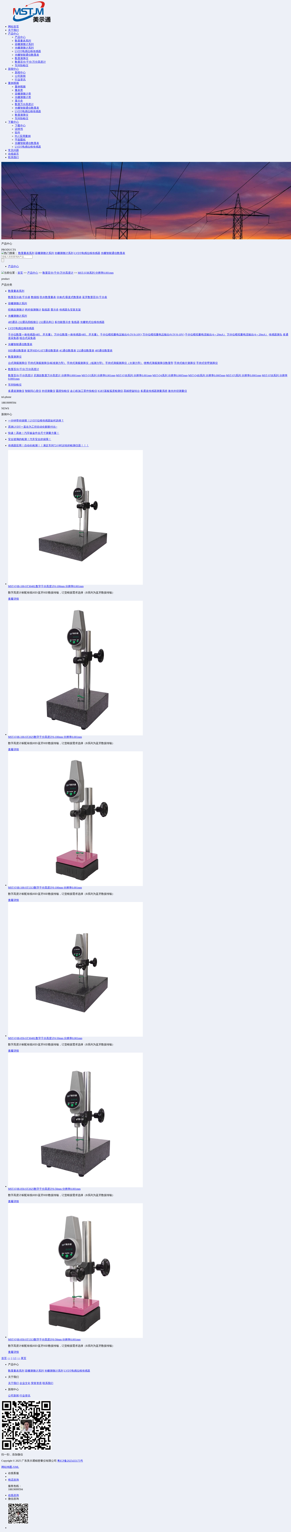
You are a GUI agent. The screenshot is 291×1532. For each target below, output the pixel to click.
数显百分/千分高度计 (20, 375)
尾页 (23, 1358)
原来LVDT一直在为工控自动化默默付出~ (32, 426)
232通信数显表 (85, 350)
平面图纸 (20, 139)
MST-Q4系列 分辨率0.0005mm (170, 375)
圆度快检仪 (62, 390)
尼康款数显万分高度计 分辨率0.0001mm (57, 375)
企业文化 (25, 1383)
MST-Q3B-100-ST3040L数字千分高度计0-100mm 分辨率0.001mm (46, 586)
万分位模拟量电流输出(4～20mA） (247, 334)
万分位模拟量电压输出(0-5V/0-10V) (163, 334)
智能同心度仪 (33, 390)
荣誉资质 (36, 1383)
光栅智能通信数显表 (27, 54)
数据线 (35, 297)
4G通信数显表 (67, 350)
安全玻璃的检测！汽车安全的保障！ (29, 439)
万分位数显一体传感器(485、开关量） (76, 334)
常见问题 (13, 150)
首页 (20, 272)
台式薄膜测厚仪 (17, 363)
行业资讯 (20, 79)
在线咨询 (13, 1495)
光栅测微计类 (23, 97)
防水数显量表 (48, 297)
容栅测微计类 (23, 93)
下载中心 (13, 122)
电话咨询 (13, 1479)
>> (18, 1358)
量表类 (19, 90)
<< (8, 1358)
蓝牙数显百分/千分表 (94, 297)
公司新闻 (20, 76)
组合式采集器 (28, 338)
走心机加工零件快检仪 (83, 390)
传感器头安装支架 (70, 309)
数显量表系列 (23, 40)
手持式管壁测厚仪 (207, 363)
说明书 (19, 129)
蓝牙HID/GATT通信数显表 (43, 350)
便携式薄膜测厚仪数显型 (158, 363)
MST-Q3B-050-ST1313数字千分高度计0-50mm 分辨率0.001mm (44, 1339)
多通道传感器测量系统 (153, 390)
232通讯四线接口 (28, 322)
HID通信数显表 (17, 350)
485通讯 (13, 322)
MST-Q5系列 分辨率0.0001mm (243, 375)
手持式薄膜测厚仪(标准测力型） (47, 363)
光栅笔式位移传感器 (92, 322)
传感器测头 (275, 334)
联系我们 (13, 157)
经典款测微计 (16, 309)
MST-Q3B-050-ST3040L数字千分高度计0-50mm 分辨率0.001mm (45, 1038)
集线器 (46, 309)
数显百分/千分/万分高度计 (30, 61)
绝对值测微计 (33, 309)
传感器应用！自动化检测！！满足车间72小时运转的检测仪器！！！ (48, 445)
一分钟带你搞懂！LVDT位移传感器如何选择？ (36, 420)
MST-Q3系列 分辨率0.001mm (98, 375)
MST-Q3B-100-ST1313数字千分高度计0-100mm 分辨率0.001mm (45, 887)
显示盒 (19, 100)
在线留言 (13, 153)
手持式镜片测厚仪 (185, 363)
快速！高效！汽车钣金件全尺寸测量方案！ (33, 433)
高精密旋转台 (132, 390)
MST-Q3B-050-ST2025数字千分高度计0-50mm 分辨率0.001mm (44, 1188)
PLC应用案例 (23, 136)
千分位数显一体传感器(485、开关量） (30, 334)
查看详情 (13, 598)
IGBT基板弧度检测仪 (110, 390)
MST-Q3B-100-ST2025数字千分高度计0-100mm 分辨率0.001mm (45, 737)
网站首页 (13, 26)
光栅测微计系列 (24, 47)
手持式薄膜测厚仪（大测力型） (124, 363)
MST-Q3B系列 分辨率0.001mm (96, 272)
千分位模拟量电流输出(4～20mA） (205, 334)
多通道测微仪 (16, 390)
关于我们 (13, 30)
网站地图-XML (10, 1467)
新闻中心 (13, 68)
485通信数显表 (103, 350)
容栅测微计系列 (24, 44)
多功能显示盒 (63, 322)
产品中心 (13, 33)
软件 (17, 132)
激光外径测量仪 (177, 390)
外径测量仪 (48, 390)
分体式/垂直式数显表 (69, 297)
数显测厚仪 (21, 58)
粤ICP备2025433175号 (70, 1460)
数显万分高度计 (24, 104)
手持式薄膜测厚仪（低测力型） (86, 363)
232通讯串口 (46, 322)
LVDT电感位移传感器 (28, 51)
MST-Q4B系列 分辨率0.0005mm (206, 375)
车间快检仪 (21, 65)
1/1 (15, 1358)
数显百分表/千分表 (19, 297)
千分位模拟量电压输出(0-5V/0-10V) (121, 334)
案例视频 (13, 83)
